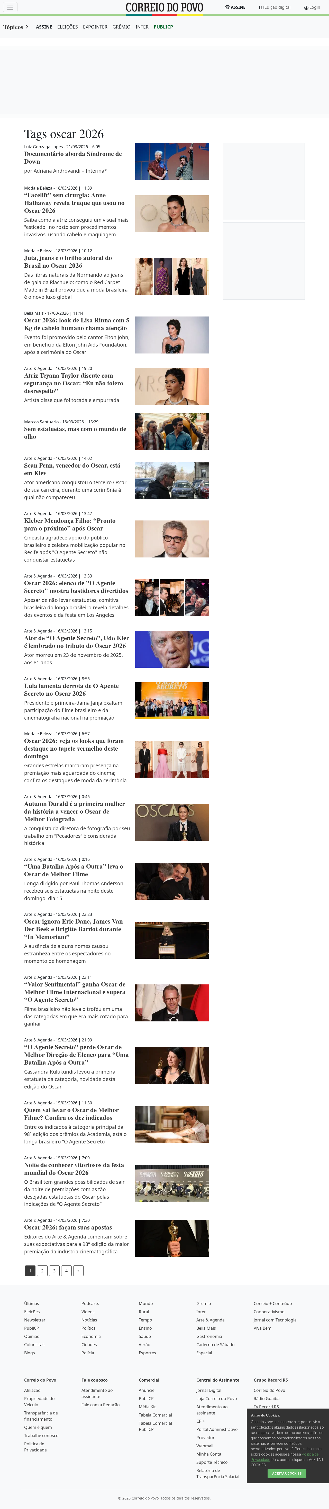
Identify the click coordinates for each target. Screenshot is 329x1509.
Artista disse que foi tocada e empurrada (71, 400)
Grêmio (203, 1303)
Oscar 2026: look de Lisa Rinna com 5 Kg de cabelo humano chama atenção (76, 323)
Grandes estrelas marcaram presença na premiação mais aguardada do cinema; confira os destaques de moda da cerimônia (75, 773)
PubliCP (31, 1328)
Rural (144, 1312)
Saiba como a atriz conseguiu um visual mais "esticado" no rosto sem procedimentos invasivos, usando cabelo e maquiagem (76, 227)
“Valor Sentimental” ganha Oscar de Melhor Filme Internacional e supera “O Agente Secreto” (75, 991)
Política (88, 1328)
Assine (238, 7)
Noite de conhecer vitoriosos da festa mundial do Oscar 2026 (74, 1168)
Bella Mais (206, 1328)
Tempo (145, 1320)
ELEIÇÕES (67, 27)
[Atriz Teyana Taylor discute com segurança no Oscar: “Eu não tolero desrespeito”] (172, 386)
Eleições (32, 1312)
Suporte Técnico (212, 1462)
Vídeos (88, 1312)
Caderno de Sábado (215, 1344)
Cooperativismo (269, 1312)
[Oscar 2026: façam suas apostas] (172, 1238)
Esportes (147, 1353)
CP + (200, 1421)
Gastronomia (209, 1336)
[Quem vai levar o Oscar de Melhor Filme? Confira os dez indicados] (172, 1124)
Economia (91, 1336)
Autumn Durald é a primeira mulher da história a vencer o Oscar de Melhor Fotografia (74, 811)
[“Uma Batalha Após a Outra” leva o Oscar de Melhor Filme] (172, 881)
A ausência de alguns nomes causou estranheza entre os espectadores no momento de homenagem (67, 953)
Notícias (89, 1320)
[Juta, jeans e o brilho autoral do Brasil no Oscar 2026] (172, 276)
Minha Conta (208, 1454)
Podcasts (90, 1303)
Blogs (29, 1353)
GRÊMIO (122, 27)
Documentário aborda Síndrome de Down (73, 157)
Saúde (145, 1336)
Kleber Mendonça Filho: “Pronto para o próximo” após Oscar (70, 524)
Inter (201, 1312)
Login (314, 7)
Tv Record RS (266, 1407)
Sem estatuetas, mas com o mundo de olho (75, 432)
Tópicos (13, 26)
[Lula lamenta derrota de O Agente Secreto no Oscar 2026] (172, 700)
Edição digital (277, 7)
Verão (144, 1344)
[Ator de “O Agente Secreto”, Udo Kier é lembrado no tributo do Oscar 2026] (172, 649)
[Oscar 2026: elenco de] (172, 597)
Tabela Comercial (155, 1415)
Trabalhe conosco (41, 1435)
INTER (142, 27)
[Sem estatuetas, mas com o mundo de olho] (172, 431)
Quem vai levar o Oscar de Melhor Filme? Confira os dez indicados (71, 1113)
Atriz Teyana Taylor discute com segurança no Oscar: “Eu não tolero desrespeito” (73, 382)
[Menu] (10, 7)
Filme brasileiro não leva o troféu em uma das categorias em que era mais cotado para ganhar (76, 1016)
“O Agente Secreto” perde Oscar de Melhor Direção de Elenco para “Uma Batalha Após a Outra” (76, 1054)
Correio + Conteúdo (273, 1303)
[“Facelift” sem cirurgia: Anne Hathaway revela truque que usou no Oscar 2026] (172, 213)
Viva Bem (262, 1328)
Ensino (145, 1328)
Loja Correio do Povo (216, 1398)
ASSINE (44, 27)
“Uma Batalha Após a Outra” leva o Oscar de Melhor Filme (73, 870)
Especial (204, 1353)
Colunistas (34, 1344)
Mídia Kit (147, 1407)
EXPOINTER (95, 27)
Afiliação (32, 1390)
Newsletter (34, 1320)
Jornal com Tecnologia (275, 1320)
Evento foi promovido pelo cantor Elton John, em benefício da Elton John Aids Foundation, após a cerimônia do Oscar (77, 345)
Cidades (89, 1344)
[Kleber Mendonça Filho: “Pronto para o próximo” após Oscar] (172, 538)
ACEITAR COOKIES (287, 1473)
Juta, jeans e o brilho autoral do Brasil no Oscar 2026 (68, 261)
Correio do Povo (269, 1390)
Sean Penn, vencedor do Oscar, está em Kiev (72, 469)
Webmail (204, 1446)
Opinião (32, 1336)
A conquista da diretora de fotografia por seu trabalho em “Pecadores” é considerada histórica (77, 836)
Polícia (87, 1353)
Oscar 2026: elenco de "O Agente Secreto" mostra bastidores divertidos (76, 586)
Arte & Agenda (210, 1320)
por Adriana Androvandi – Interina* (65, 170)
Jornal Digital (208, 1390)
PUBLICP (163, 27)
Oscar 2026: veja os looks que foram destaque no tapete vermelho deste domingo (74, 748)
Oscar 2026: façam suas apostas (68, 1227)
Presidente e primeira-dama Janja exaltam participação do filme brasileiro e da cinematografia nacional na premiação (73, 710)
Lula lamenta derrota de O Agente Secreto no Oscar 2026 (71, 689)
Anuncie (146, 1390)
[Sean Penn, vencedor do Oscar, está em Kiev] (172, 480)
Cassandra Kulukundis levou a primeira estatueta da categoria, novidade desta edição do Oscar (69, 1079)
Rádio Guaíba (267, 1398)
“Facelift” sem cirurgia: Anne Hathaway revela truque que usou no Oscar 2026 (74, 202)
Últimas (31, 1303)
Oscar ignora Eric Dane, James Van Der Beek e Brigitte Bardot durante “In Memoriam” (73, 928)
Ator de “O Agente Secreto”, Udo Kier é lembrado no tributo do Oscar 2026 (76, 641)
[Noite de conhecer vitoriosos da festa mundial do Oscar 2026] (172, 1183)
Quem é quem (38, 1427)
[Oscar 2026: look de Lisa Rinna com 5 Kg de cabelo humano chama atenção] (172, 334)
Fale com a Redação (100, 1405)
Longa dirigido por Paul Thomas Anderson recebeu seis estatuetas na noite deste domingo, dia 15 (73, 891)
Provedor (205, 1437)
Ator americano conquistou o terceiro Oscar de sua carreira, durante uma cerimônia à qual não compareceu (75, 490)
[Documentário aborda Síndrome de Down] (172, 161)
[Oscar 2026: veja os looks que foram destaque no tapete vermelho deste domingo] (172, 759)
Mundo (146, 1303)
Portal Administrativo (217, 1429)
